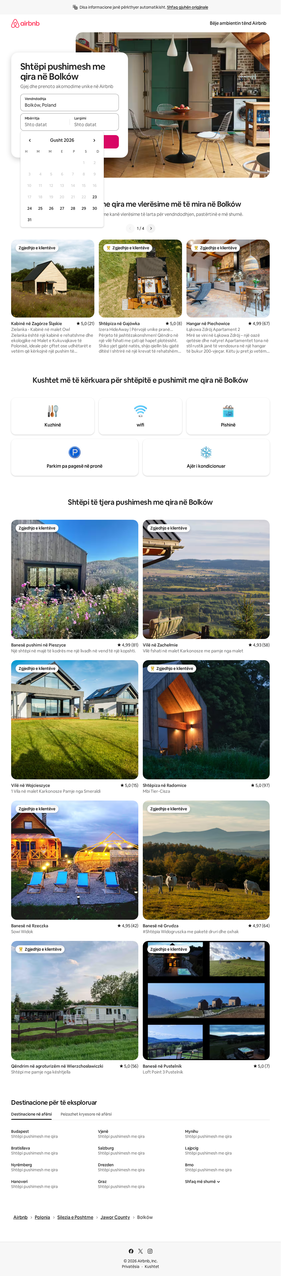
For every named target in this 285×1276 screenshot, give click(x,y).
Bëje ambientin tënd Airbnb (238, 23)
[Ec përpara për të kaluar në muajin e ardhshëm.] (94, 140)
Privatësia (130, 1266)
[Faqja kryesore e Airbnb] (25, 23)
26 (51, 208)
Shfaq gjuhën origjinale (187, 7)
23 (94, 196)
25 (40, 208)
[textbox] (45, 124)
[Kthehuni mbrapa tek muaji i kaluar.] (30, 140)
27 (62, 208)
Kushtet (152, 1266)
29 (84, 208)
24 (29, 208)
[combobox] (69, 105)
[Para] (150, 228)
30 (94, 208)
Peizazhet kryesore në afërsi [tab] (86, 1114)
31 (29, 219)
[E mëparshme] (130, 228)
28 (73, 208)
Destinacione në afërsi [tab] (31, 1114)
